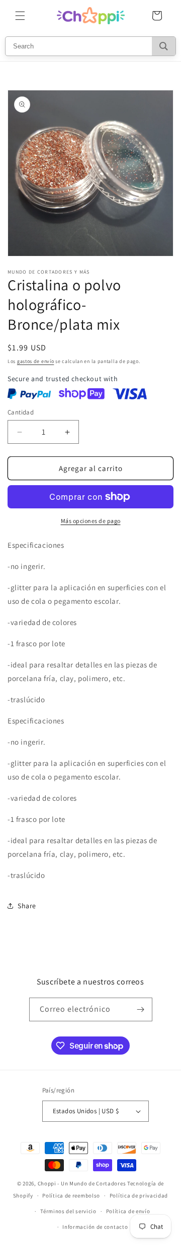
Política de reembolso (71, 1195)
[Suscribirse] (141, 1009)
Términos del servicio (68, 1211)
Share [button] (27, 905)
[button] (20, 16)
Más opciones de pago (91, 521)
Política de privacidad (139, 1195)
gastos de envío (35, 361)
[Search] (163, 46)
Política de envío (128, 1211)
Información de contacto (95, 1226)
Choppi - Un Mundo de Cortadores (82, 1183)
